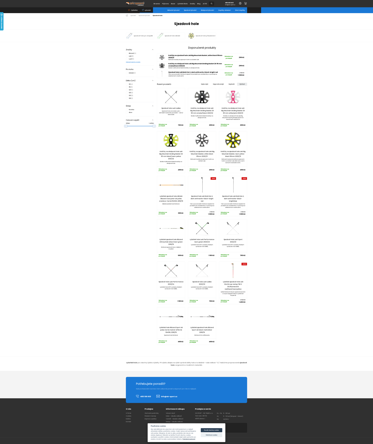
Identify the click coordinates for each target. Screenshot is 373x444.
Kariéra (128, 419)
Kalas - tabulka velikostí (174, 416)
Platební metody (150, 416)
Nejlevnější (204, 84)
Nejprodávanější (218, 84)
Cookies (128, 416)
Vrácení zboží (170, 413)
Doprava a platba (150, 419)
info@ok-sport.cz (230, 5)
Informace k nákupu (175, 409)
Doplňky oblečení (224, 10)
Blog (198, 4)
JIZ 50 (205, 4)
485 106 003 (229, 3)
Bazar (173, 4)
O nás (128, 409)
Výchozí (242, 84)
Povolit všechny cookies (211, 430)
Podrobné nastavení (189, 439)
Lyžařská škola (182, 4)
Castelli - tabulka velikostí (174, 419)
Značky (192, 4)
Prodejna (149, 409)
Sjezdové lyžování (190, 10)
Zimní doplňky (240, 10)
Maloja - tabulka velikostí (174, 422)
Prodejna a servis (203, 409)
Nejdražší (232, 84)
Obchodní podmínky (152, 413)
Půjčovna (165, 4)
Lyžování (133, 15)
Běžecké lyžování (173, 10)
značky (138, 62)
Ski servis (156, 4)
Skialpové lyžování (207, 10)
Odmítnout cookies (211, 435)
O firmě (128, 413)
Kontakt (128, 422)
